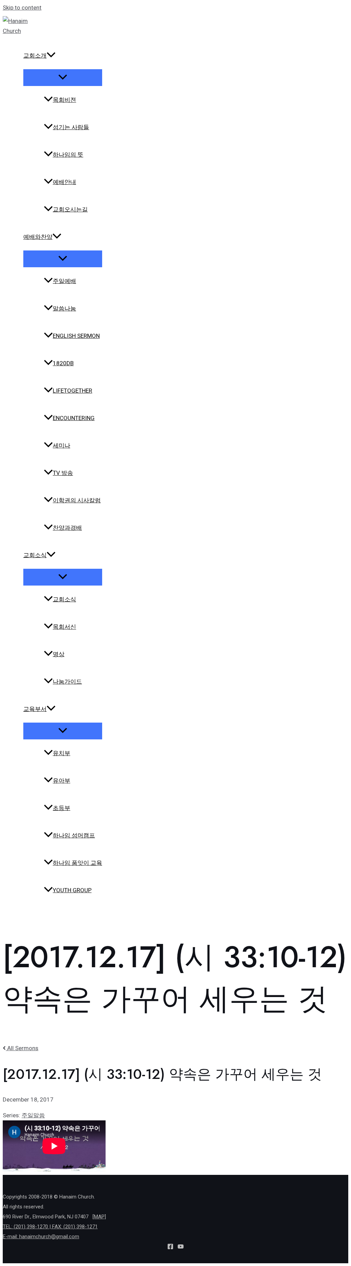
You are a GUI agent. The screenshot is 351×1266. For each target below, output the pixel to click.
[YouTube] (181, 1247)
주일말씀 (33, 1115)
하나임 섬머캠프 (74, 835)
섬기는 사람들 (71, 127)
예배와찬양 (37, 236)
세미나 (61, 445)
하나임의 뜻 (68, 154)
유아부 (61, 780)
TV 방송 (63, 472)
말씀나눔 (64, 308)
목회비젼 (64, 99)
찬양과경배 (67, 527)
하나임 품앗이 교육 (77, 862)
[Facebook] (170, 1247)
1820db (63, 363)
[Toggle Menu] (62, 77)
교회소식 (35, 555)
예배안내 (64, 182)
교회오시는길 (70, 209)
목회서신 (64, 626)
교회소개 (35, 55)
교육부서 (35, 708)
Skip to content (22, 7)
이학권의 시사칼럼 (77, 500)
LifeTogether (72, 390)
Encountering (74, 418)
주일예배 (64, 281)
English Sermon (76, 335)
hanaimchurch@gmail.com (49, 1236)
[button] (51, 55)
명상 (58, 654)
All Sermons (22, 1048)
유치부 (61, 753)
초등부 (61, 807)
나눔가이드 (67, 681)
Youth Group (72, 890)
